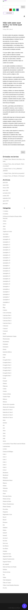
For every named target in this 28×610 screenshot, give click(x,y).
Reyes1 (4, 517)
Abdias (4, 221)
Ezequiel (5, 381)
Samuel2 (5, 535)
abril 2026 (5, 182)
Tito (4, 574)
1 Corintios (5, 211)
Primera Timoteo (7, 506)
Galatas (4, 388)
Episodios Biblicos (7, 352)
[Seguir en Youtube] (10, 10)
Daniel (4, 333)
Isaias (4, 420)
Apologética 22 (6, 273)
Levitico (5, 449)
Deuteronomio (6, 339)
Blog (4, 307)
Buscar (23, 152)
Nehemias (5, 488)
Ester (4, 357)
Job (3, 425)
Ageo (4, 226)
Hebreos (5, 401)
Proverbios (5, 509)
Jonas (4, 430)
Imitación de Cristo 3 (8, 415)
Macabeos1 (5, 472)
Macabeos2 (5, 475)
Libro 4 (4, 462)
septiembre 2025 (7, 198)
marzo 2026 (5, 185)
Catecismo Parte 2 (7, 318)
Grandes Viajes (6, 396)
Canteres (5, 310)
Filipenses (5, 386)
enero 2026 (5, 190)
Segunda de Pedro (7, 556)
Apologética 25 (6, 281)
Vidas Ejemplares (7, 580)
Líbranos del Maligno (8, 451)
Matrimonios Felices (7, 480)
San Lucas (5, 543)
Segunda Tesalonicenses (8, 559)
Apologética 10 (6, 239)
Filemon (5, 383)
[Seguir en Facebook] (17, 10)
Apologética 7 (6, 297)
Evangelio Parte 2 (7, 362)
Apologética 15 (6, 252)
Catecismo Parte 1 (7, 315)
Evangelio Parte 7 (7, 375)
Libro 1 (4, 454)
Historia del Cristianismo (8, 407)
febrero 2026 (6, 187)
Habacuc (5, 399)
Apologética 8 (6, 299)
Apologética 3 (6, 286)
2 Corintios (5, 213)
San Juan (5, 540)
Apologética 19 (6, 263)
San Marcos (5, 546)
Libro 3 (4, 459)
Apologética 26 (6, 284)
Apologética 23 (6, 276)
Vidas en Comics (7, 582)
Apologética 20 (6, 268)
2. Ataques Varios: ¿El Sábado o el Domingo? (13, 176)
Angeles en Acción (7, 231)
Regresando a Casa (7, 514)
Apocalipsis (5, 234)
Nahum (4, 485)
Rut (4, 525)
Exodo (4, 378)
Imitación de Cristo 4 (8, 417)
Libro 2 (4, 457)
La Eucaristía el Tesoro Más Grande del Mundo (14, 443)
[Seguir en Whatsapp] (14, 10)
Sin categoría (6, 564)
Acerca (4, 223)
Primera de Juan (6, 498)
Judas (4, 436)
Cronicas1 (5, 328)
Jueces (4, 441)
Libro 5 (4, 464)
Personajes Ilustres (7, 496)
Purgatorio (5, 512)
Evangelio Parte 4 (7, 367)
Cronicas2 (5, 331)
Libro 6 (11, 29)
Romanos (5, 522)
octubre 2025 (6, 195)
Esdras (4, 354)
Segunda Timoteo (7, 561)
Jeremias (5, 422)
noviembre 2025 (7, 193)
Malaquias (5, 477)
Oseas (4, 493)
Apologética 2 (6, 265)
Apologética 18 (6, 260)
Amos (4, 229)
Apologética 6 (6, 294)
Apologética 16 (6, 255)
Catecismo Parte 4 (7, 323)
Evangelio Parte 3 (7, 365)
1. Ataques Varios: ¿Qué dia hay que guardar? (13, 173)
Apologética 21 (6, 270)
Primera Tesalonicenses (8, 504)
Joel (4, 428)
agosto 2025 (6, 200)
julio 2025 (5, 203)
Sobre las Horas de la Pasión (9, 567)
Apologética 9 (6, 302)
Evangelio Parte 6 (7, 373)
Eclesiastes (5, 344)
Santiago (5, 551)
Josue (4, 433)
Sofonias (5, 569)
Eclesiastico (5, 346)
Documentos (6, 341)
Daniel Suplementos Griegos (9, 336)
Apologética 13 (6, 247)
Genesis (5, 391)
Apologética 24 (6, 278)
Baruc (4, 305)
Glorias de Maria (7, 394)
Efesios (4, 349)
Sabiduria (5, 527)
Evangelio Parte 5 (7, 370)
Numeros (5, 491)
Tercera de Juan (6, 572)
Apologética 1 (6, 236)
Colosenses (5, 325)
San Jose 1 (5, 538)
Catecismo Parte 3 (7, 320)
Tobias (4, 577)
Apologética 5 (6, 291)
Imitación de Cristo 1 (8, 409)
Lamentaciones (6, 446)
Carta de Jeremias (7, 312)
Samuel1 (5, 532)
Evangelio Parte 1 (7, 360)
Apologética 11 (6, 242)
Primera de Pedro (7, 501)
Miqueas (5, 483)
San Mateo (5, 548)
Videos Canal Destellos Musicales (11, 585)
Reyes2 (4, 519)
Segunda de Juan (7, 553)
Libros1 (4, 470)
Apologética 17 (6, 257)
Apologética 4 (6, 289)
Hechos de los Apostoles (8, 404)
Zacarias (5, 587)
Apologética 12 (6, 244)
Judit (4, 438)
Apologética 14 (6, 249)
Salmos (4, 530)
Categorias (9, 13)
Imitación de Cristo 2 (8, 412)
